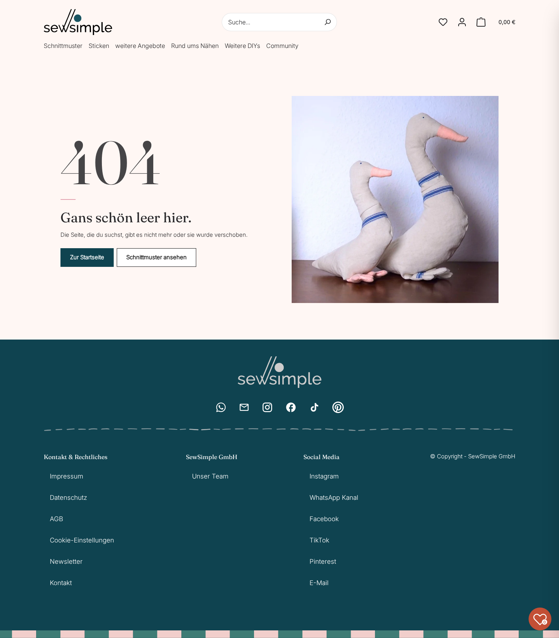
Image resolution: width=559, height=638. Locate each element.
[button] (443, 22)
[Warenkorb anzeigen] (481, 22)
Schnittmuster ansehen (156, 257)
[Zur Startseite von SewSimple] (78, 22)
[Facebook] (291, 407)
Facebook (324, 519)
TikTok (319, 540)
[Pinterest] (338, 407)
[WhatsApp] (221, 407)
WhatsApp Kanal (334, 497)
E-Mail (319, 583)
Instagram (324, 476)
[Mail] (244, 407)
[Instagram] (267, 407)
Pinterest (323, 561)
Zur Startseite (87, 257)
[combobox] (279, 22)
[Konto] (462, 22)
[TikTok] (314, 407)
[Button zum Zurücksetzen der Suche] (328, 22)
